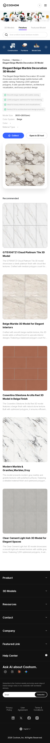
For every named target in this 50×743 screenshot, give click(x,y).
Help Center (10, 655)
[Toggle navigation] (45, 5)
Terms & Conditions (38, 708)
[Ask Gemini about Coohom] (26, 671)
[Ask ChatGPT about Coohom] (5, 671)
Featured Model (38, 27)
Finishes (23, 27)
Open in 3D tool (36, 135)
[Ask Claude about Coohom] (19, 671)
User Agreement (23, 708)
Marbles (16, 60)
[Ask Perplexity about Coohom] (12, 671)
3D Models (9, 27)
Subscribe (41, 694)
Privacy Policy (9, 708)
